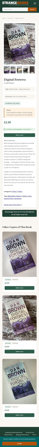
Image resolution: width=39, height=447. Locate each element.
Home (4, 18)
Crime (29, 196)
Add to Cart (19, 135)
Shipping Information (22, 435)
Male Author (12, 196)
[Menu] (35, 3)
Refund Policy (8, 435)
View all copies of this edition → (13, 205)
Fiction (14, 192)
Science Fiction (9, 199)
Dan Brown (10, 18)
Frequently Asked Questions (13, 432)
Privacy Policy (30, 432)
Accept (19, 444)
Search (32, 9)
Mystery (18, 196)
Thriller (19, 192)
